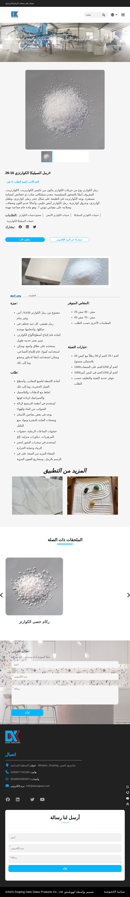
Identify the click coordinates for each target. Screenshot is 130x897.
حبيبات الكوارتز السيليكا (86, 215)
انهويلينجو (69, 891)
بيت (7, 39)
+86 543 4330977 (23, 772)
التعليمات (32, 295)
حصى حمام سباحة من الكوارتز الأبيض (76, 39)
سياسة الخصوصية (114, 891)
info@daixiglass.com (30, 786)
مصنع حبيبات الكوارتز (30, 215)
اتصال (10, 754)
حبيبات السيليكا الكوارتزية (20, 221)
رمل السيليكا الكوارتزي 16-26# (23, 42)
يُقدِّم (27, 712)
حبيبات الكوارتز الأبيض (57, 215)
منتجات (17, 39)
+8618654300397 (25, 779)
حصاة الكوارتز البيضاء (38, 39)
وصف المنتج (15, 295)
